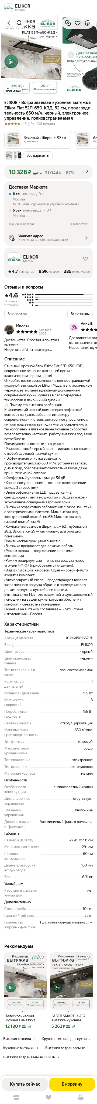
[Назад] (9, 23)
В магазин (16, 1097)
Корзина (81, 1097)
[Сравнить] (68, 23)
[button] (38, 140)
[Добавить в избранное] (77, 23)
